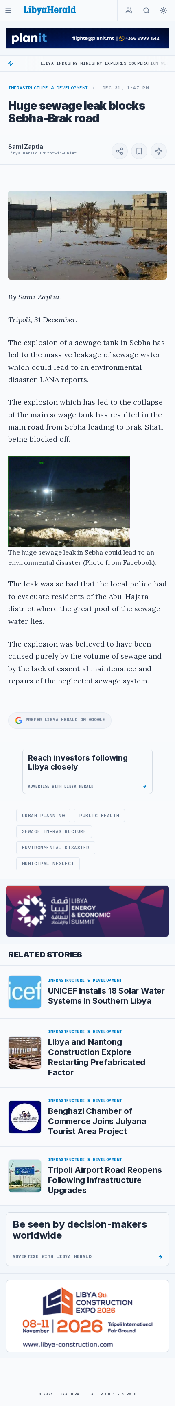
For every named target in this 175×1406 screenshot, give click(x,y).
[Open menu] (8, 10)
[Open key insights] (159, 151)
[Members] (129, 10)
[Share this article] (120, 151)
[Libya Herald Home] (49, 10)
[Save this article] (139, 151)
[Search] (146, 10)
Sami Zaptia (25, 146)
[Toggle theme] (163, 10)
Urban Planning (43, 815)
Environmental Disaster (56, 848)
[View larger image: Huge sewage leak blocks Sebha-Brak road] (87, 235)
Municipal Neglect (48, 863)
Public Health (99, 815)
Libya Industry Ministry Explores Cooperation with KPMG (90, 63)
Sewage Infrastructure (54, 831)
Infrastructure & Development (48, 88)
